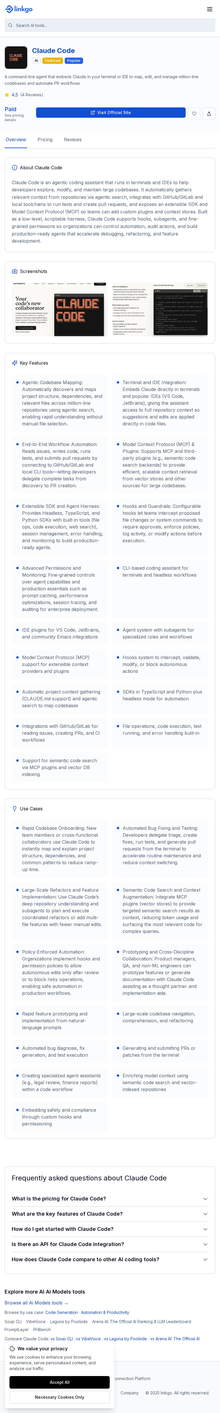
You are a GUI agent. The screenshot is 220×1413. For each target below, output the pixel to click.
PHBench (42, 1329)
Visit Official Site (114, 112)
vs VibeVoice (88, 1338)
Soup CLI (13, 1321)
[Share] (209, 113)
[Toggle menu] (209, 9)
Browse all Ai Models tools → (36, 1303)
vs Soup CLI (61, 1338)
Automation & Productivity (105, 1312)
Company (130, 1392)
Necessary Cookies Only (59, 1397)
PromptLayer (17, 1329)
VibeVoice (36, 1321)
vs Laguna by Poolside (125, 1338)
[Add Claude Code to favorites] (194, 113)
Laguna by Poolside (69, 1321)
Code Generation (61, 1312)
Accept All (60, 1382)
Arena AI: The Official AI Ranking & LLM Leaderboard (141, 1321)
